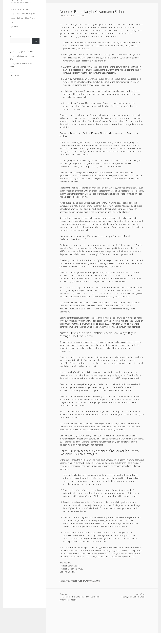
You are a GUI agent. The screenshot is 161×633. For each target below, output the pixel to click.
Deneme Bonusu (67, 571)
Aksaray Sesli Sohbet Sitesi (133, 596)
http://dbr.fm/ (65, 562)
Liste (11, 22)
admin (82, 15)
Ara (11, 36)
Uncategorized (93, 580)
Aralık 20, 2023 (69, 15)
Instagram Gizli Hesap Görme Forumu (22, 18)
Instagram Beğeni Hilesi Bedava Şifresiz (23, 13)
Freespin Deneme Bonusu (71, 568)
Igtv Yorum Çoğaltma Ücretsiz (20, 9)
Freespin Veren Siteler (69, 565)
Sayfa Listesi (14, 27)
